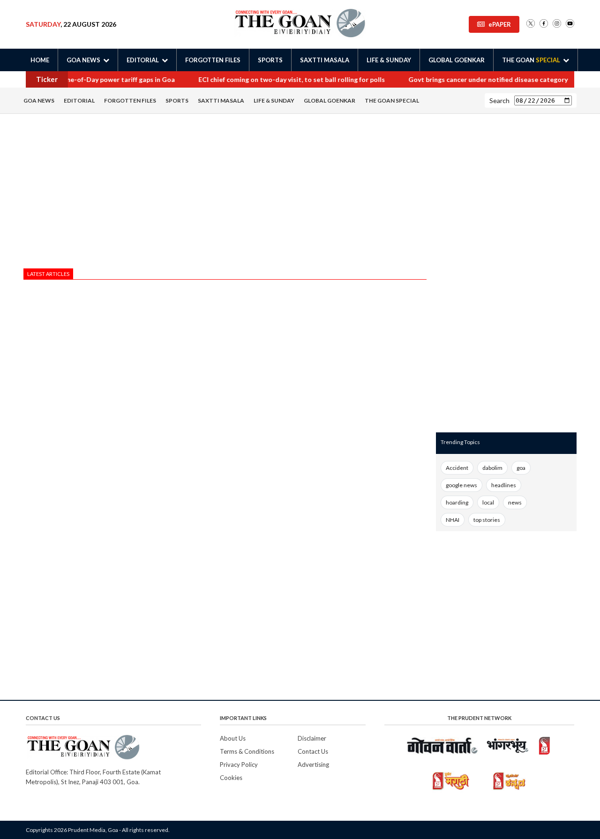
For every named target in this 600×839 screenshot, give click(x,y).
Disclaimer (312, 738)
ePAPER (499, 24)
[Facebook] (544, 24)
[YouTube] (570, 24)
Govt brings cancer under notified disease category (477, 79)
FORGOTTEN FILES (212, 60)
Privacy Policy (239, 764)
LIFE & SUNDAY (389, 60)
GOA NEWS (38, 100)
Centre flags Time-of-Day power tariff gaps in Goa (86, 79)
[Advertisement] (225, 193)
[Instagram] (557, 24)
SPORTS (270, 60)
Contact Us (313, 751)
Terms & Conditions (247, 751)
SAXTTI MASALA (324, 60)
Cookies (231, 777)
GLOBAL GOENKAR (456, 60)
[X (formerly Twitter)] (530, 24)
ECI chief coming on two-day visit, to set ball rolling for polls (281, 79)
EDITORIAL (79, 100)
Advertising (313, 764)
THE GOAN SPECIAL (392, 100)
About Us (233, 738)
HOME (39, 60)
